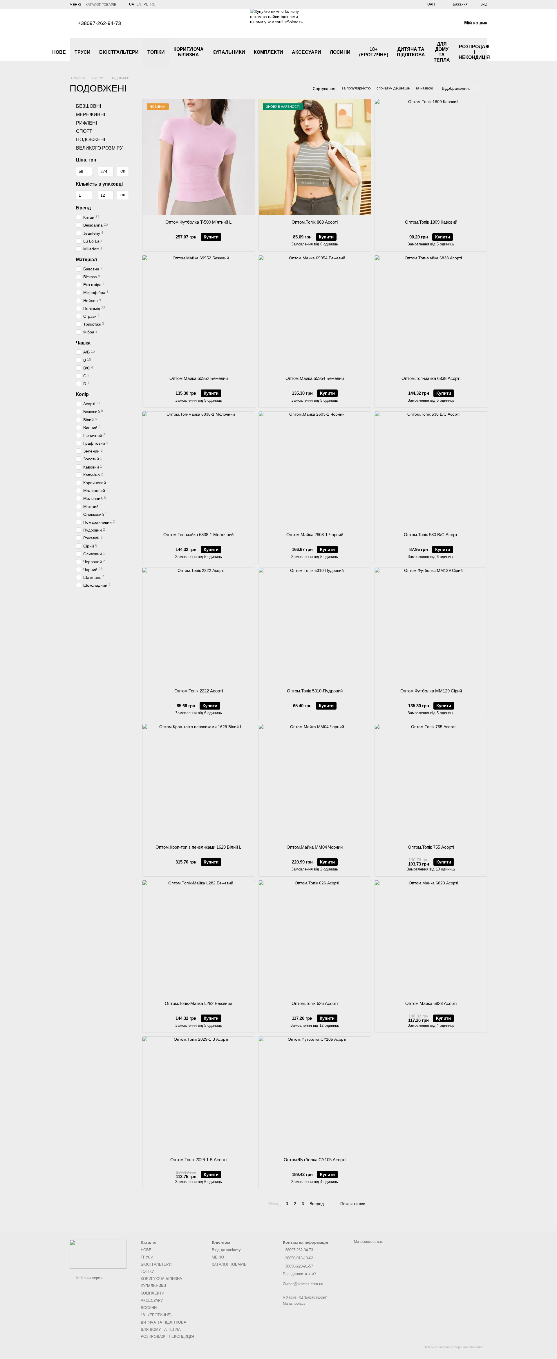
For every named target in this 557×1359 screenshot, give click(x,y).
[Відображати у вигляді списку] (483, 88)
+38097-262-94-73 (99, 23)
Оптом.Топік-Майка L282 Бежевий (198, 1003)
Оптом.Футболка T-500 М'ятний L (198, 222)
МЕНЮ (75, 5)
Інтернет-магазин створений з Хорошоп (454, 1347)
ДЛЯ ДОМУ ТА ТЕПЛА (442, 52)
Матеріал (86, 259)
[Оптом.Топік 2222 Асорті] (198, 626)
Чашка (83, 342)
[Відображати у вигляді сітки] (476, 88)
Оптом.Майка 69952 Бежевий (198, 378)
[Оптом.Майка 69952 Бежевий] (198, 313)
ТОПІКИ (156, 52)
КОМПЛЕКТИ (268, 52)
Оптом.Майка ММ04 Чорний (315, 847)
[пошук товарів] (504, 52)
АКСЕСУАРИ (306, 52)
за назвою (424, 88)
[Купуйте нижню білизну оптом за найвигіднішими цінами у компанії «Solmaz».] (98, 1254)
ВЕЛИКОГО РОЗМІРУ (99, 148)
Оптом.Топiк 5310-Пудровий (315, 690)
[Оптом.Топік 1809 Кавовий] (431, 157)
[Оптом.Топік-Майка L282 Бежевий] (198, 938)
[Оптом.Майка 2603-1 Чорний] (315, 470)
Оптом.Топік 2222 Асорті (198, 690)
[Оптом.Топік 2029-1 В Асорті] (198, 1095)
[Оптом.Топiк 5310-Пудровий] (315, 626)
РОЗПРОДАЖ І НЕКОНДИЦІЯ (474, 52)
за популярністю (356, 88)
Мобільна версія (89, 1278)
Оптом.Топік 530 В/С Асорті (431, 534)
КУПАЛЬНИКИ (228, 52)
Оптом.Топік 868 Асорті (315, 222)
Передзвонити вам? (299, 1274)
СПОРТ (84, 131)
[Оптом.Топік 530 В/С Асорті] (431, 470)
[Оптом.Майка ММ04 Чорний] (315, 782)
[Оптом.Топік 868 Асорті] (315, 157)
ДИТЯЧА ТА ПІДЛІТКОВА (411, 52)
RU (152, 4)
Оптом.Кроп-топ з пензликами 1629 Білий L (198, 847)
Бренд (83, 208)
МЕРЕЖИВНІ (90, 114)
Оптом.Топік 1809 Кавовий (431, 222)
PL (146, 4)
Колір (82, 394)
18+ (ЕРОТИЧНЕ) (373, 52)
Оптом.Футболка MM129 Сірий (431, 690)
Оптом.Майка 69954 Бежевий (314, 378)
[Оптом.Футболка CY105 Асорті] (315, 1095)
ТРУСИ (83, 52)
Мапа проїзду (294, 1303)
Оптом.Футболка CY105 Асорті (315, 1159)
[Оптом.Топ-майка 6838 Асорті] (431, 313)
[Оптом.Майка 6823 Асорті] (431, 938)
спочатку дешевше (393, 88)
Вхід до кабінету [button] (226, 1250)
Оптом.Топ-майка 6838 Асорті (431, 378)
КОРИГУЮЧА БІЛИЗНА (188, 52)
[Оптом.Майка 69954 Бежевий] (315, 313)
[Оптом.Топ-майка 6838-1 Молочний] (198, 470)
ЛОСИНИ (340, 52)
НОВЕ (59, 52)
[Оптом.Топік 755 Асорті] (431, 782)
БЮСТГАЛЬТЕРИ (119, 52)
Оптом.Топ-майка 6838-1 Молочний (198, 534)
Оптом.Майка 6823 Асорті (431, 1003)
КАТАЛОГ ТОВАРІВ (101, 5)
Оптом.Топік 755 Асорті (431, 847)
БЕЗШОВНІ (88, 106)
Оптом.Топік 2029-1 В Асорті (198, 1159)
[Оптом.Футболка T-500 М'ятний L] (198, 157)
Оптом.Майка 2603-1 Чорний (314, 534)
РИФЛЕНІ (86, 123)
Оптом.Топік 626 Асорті (315, 1003)
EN (138, 4)
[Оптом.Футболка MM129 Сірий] (431, 626)
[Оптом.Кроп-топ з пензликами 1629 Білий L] (198, 782)
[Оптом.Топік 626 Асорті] (315, 938)
